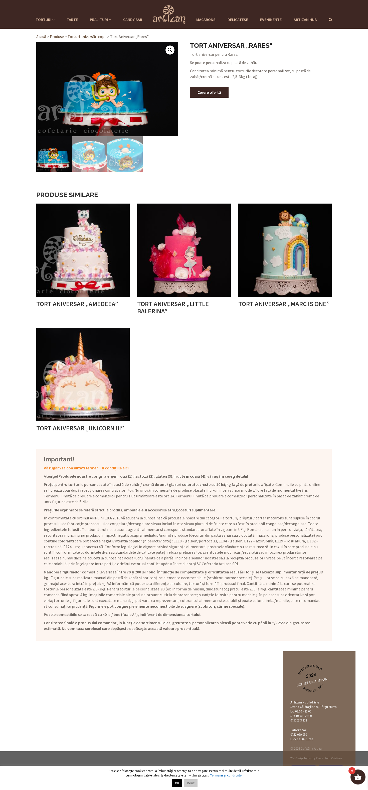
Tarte (72, 19)
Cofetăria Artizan (312, 681)
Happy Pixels (315, 758)
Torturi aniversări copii (87, 36)
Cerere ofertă (209, 92)
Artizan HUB (305, 19)
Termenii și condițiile (226, 775)
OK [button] (177, 783)
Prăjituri (99, 19)
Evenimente (271, 19)
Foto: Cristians (333, 758)
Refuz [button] (191, 783)
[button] (169, 50)
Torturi (44, 19)
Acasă (41, 36)
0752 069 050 (298, 734)
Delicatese (238, 19)
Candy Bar (132, 19)
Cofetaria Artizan (169, 14)
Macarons (206, 19)
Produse (57, 36)
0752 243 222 (298, 720)
